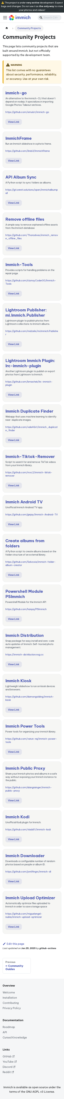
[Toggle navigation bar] (5, 17)
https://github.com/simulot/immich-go (27, 112)
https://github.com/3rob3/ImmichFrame (27, 150)
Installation (10, 997)
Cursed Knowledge (15, 1037)
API (5, 1032)
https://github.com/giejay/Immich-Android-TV (31, 514)
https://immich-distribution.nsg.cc (24, 654)
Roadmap (9, 1027)
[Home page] (7, 28)
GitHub (7, 1056)
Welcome (9, 992)
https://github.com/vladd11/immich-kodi (28, 829)
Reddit (7, 1072)
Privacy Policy (12, 1008)
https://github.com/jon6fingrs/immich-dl (28, 871)
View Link (13, 121)
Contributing (11, 1003)
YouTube (8, 1061)
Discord (7, 1066)
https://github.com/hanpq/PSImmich (26, 609)
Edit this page (15, 943)
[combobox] (49, 17)
